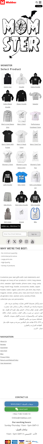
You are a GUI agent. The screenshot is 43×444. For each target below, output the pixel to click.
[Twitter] (14, 241)
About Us (3, 341)
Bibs (35, 222)
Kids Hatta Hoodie (21, 205)
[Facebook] (8, 241)
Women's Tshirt (7, 164)
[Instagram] (26, 241)
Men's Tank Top (35, 144)
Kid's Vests (7, 222)
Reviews (3, 344)
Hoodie (21, 87)
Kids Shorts (7, 205)
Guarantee (4, 347)
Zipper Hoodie (21, 104)
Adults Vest (7, 87)
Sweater (35, 104)
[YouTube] (32, 241)
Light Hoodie (7, 185)
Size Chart (3, 351)
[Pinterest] (20, 241)
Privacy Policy (5, 357)
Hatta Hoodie (35, 87)
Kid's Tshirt (21, 185)
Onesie (21, 222)
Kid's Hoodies (35, 205)
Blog (1, 354)
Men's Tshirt (21, 124)
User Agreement (5, 363)
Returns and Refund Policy (9, 360)
